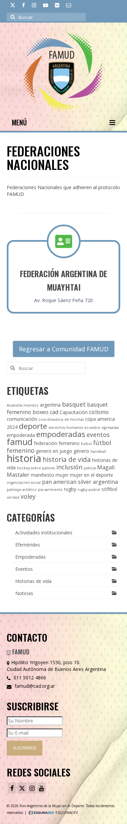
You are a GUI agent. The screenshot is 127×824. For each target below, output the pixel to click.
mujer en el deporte (91, 475)
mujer (62, 475)
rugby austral (89, 489)
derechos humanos (65, 427)
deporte (33, 426)
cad (54, 412)
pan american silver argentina (80, 481)
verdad (13, 497)
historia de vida (67, 459)
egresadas (110, 427)
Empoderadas (30, 557)
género (81, 451)
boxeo (40, 412)
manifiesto (42, 475)
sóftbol (109, 489)
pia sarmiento (50, 489)
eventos (98, 435)
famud (20, 441)
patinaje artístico (22, 489)
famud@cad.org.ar (34, 686)
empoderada (21, 435)
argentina (50, 405)
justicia (90, 468)
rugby (70, 489)
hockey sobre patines (36, 468)
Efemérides (27, 544)
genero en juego (54, 451)
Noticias (24, 593)
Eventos (24, 569)
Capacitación (74, 412)
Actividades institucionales (43, 532)
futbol (86, 443)
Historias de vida (33, 581)
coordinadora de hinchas (61, 419)
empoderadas (60, 434)
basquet (74, 404)
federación (45, 443)
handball (98, 451)
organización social (24, 482)
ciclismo (99, 412)
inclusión (69, 467)
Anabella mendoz (23, 405)
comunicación (22, 419)
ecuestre (92, 427)
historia (24, 458)
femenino (69, 443)
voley (28, 496)
